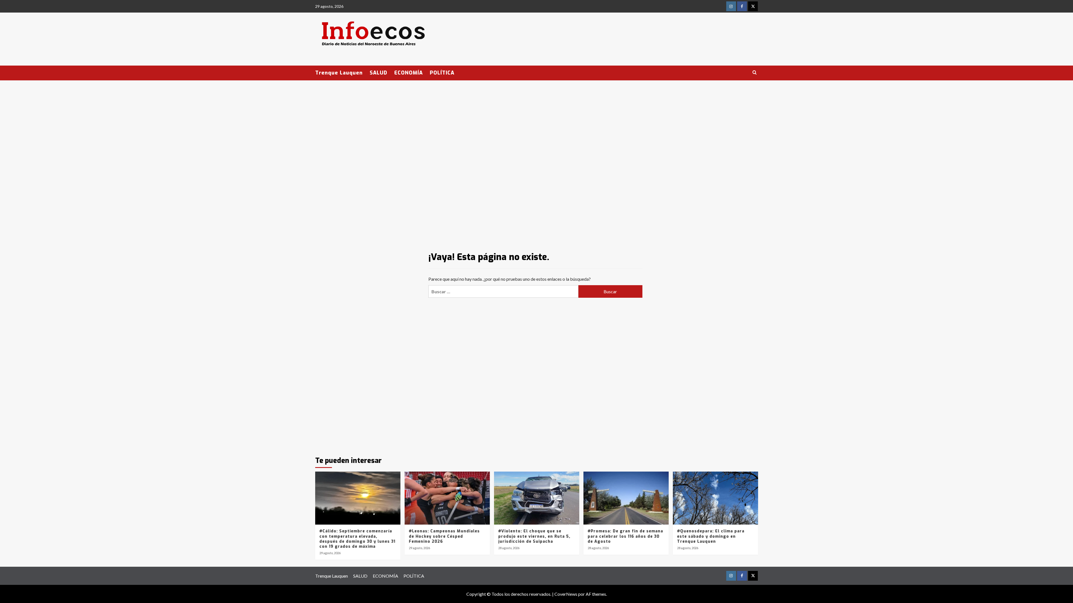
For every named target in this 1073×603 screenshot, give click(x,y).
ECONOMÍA (408, 72)
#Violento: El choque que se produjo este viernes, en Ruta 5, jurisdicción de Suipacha (534, 536)
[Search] (754, 73)
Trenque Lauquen (339, 72)
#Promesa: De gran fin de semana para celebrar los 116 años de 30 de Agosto (625, 536)
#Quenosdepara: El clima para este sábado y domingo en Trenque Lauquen (710, 536)
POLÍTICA (442, 72)
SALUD (378, 72)
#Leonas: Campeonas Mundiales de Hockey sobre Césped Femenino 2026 (444, 536)
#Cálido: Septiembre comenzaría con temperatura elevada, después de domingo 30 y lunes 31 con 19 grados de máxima (357, 538)
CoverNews (565, 594)
